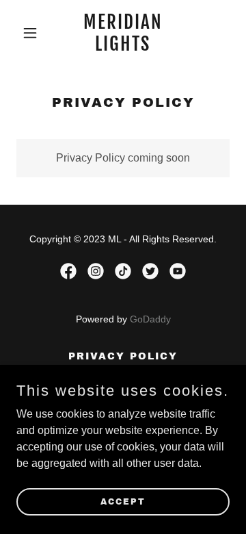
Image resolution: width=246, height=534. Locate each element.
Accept (123, 501)
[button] (32, 33)
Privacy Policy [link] (123, 356)
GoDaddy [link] (150, 319)
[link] (123, 47)
